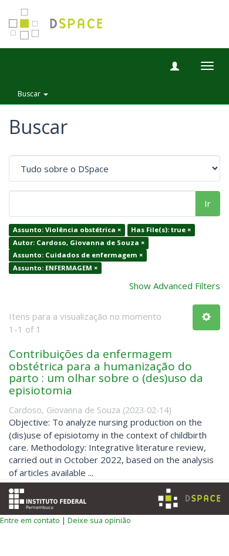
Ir (207, 203)
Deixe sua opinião (99, 520)
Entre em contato (30, 520)
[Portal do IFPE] (47, 498)
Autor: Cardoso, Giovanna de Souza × (78, 242)
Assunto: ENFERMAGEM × (55, 267)
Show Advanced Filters (174, 286)
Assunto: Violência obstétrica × (67, 230)
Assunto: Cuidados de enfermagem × (78, 255)
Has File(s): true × (161, 230)
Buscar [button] (30, 94)
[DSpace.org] (189, 498)
